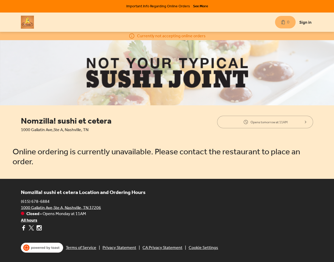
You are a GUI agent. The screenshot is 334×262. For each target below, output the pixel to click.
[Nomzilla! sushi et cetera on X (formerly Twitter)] (31, 228)
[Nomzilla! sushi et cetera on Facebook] (24, 228)
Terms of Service (81, 247)
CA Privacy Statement (162, 247)
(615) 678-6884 (35, 201)
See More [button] (200, 6)
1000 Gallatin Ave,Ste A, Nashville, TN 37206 (61, 207)
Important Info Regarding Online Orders (158, 6)
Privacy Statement (119, 247)
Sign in (305, 22)
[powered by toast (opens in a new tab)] (42, 248)
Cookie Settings (203, 247)
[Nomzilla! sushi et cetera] (27, 22)
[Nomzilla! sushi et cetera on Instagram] (38, 228)
